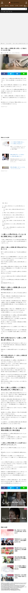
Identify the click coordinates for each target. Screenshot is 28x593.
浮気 (9, 11)
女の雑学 (16, 5)
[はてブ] (17, 73)
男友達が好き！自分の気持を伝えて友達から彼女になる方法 (20, 576)
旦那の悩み (12, 5)
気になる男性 (8, 43)
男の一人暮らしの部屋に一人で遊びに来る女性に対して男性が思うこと (13, 221)
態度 (17, 52)
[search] (25, 9)
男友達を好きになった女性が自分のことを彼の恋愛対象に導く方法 (20, 540)
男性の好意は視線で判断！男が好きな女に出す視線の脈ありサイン (20, 558)
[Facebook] (4, 73)
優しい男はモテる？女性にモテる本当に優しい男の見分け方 (20, 531)
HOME (2, 5)
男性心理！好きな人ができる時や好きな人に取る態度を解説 (20, 549)
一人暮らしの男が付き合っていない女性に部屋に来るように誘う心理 (13, 206)
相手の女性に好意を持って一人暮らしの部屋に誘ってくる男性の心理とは (14, 218)
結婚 (7, 11)
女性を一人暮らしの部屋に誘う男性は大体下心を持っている (14, 210)
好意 (13, 52)
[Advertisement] (14, 28)
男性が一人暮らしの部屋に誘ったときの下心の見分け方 (13, 212)
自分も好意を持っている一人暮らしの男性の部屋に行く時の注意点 (13, 224)
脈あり (19, 52)
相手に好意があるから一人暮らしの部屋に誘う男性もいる (13, 214)
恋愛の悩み (7, 5)
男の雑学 (21, 5)
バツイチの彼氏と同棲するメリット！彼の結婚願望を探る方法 (20, 567)
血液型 (4, 11)
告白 (11, 11)
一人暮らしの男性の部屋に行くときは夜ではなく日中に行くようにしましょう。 (14, 228)
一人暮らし (10, 52)
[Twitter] (10, 73)
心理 (2, 11)
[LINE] (24, 73)
